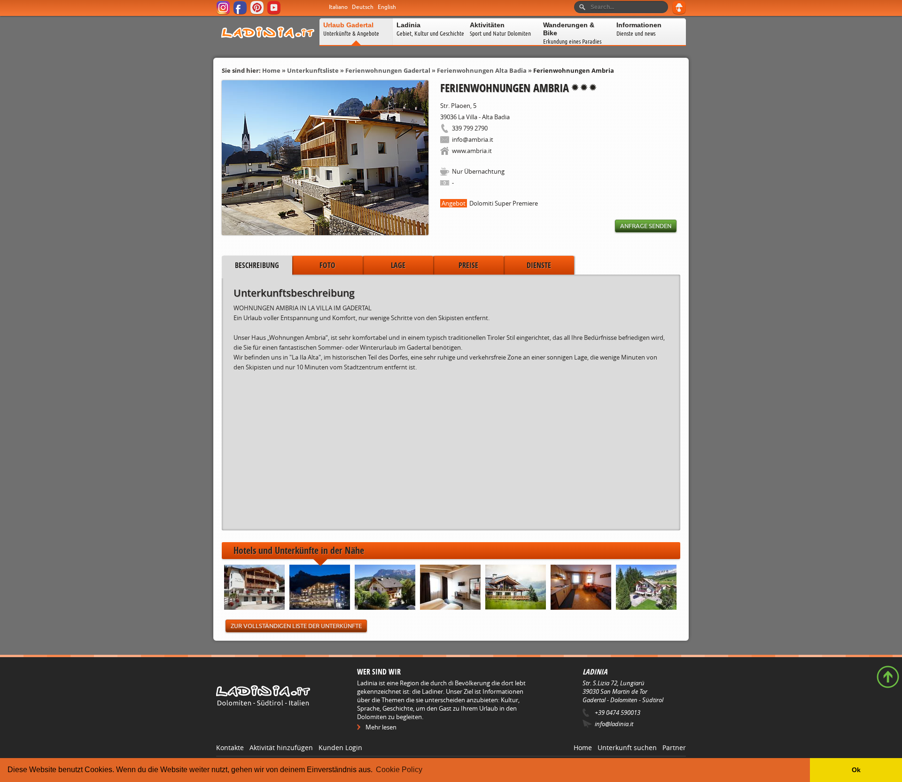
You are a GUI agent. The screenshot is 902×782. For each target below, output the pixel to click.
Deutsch (362, 7)
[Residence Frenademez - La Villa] (581, 588)
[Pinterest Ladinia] (257, 13)
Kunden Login (340, 747)
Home (271, 70)
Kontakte (230, 747)
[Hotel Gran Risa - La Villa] (319, 588)
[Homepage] (267, 44)
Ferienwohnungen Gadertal (387, 70)
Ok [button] (856, 770)
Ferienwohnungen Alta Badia (482, 70)
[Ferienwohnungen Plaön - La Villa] (385, 588)
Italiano (338, 7)
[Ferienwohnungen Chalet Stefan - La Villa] (515, 588)
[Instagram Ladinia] (224, 13)
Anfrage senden (645, 226)
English (387, 7)
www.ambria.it (472, 150)
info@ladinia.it (614, 724)
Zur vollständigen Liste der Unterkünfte (296, 626)
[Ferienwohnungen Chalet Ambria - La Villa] (254, 588)
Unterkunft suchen (627, 747)
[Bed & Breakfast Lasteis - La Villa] (646, 588)
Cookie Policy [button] (399, 770)
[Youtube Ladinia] (274, 13)
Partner (674, 747)
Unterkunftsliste (313, 70)
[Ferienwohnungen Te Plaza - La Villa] (450, 588)
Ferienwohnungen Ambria (573, 70)
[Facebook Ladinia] (241, 13)
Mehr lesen (381, 727)
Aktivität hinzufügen (281, 747)
